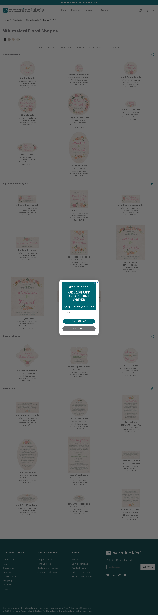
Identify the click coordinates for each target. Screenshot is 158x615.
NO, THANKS (79, 329)
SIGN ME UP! (79, 321)
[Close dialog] (96, 282)
